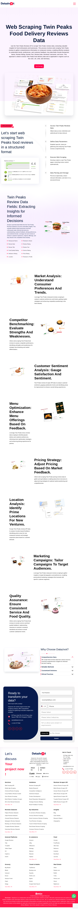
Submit (56, 738)
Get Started (39, 66)
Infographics (57, 821)
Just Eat (56, 856)
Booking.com (32, 870)
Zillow (55, 867)
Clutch (6, 856)
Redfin (55, 873)
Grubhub (56, 851)
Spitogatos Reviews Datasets (12, 821)
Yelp (6, 843)
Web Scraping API (9, 785)
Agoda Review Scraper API (60, 796)
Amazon (31, 840)
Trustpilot (7, 845)
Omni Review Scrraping (11, 796)
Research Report (58, 818)
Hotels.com (32, 875)
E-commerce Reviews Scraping (37, 812)
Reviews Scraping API (35, 785)
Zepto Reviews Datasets (11, 815)
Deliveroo (56, 848)
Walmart (31, 851)
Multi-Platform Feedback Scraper (13, 799)
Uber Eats (56, 845)
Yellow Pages (8, 848)
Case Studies (57, 815)
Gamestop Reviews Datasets (12, 829)
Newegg (31, 848)
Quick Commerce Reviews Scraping (38, 818)
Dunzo (6, 875)
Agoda (31, 878)
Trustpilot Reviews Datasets (12, 826)
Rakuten (31, 853)
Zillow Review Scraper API (60, 793)
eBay (30, 843)
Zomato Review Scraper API (61, 791)
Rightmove (56, 884)
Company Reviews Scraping (36, 829)
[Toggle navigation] (74, 4)
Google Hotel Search (34, 884)
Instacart (7, 873)
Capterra (7, 853)
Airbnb (31, 881)
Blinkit (6, 870)
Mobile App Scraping (10, 788)
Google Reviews (9, 840)
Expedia (31, 873)
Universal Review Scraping (12, 791)
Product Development (34, 796)
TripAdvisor (32, 867)
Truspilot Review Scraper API (61, 799)
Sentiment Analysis (34, 793)
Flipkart (31, 856)
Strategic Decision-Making (36, 801)
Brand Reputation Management (37, 799)
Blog (55, 812)
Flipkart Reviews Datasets (11, 812)
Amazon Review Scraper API (61, 785)
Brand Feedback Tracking (36, 804)
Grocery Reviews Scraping (36, 815)
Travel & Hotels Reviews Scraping (38, 823)
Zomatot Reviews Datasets (12, 818)
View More (8, 804)
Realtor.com (57, 870)
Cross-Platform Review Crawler (13, 793)
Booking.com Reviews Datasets (13, 823)
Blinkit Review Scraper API (60, 788)
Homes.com (57, 878)
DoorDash (56, 853)
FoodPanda (57, 843)
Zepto (6, 881)
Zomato (56, 840)
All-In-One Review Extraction (12, 801)
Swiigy (6, 884)
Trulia (55, 875)
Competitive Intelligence (35, 791)
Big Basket (7, 867)
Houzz (55, 881)
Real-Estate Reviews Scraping (37, 826)
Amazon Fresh (8, 878)
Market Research (33, 788)
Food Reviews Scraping (35, 821)
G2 (5, 851)
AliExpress (32, 845)
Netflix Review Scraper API (60, 801)
